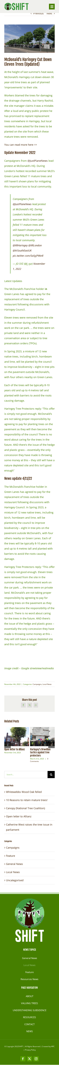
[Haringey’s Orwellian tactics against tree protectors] (42, 736)
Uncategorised (14, 880)
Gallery (22, 736)
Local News (47, 684)
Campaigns (37, 684)
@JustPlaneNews (22, 204)
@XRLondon (35, 245)
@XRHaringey (20, 245)
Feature (10, 855)
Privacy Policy (30, 1050)
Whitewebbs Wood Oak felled (24, 792)
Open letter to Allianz (11, 736)
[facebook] (22, 1058)
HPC (53, 1046)
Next (49, 13)
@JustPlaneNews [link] (37, 160)
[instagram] (36, 1058)
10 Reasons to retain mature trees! (27, 800)
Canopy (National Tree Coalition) (25, 808)
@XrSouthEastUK (22, 250)
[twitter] (29, 1058)
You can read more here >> (20, 144)
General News (14, 864)
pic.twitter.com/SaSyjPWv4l (28, 255)
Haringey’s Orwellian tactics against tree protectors (37, 736)
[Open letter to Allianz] (16, 736)
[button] (7, 745)
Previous (38, 13)
